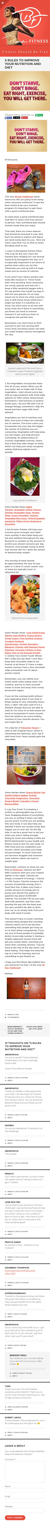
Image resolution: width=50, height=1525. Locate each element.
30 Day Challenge (24, 197)
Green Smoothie (20, 515)
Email (7, 1496)
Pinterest (17, 870)
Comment (10, 1459)
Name (8, 1486)
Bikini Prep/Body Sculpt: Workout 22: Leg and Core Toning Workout (16, 1030)
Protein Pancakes (29, 644)
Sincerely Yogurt (30, 728)
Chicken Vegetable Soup (18, 513)
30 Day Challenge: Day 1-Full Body (34, 1028)
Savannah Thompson (17, 1268)
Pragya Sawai (13, 1242)
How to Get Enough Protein (26, 653)
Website (9, 1506)
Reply (10, 1080)
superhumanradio (15, 1293)
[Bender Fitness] (25, 29)
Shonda (9, 1125)
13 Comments (13, 1017)
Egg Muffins (19, 636)
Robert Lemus (13, 1417)
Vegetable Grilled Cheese (27, 510)
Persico (9, 1174)
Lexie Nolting (12, 1202)
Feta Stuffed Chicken (31, 638)
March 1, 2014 (13, 1014)
